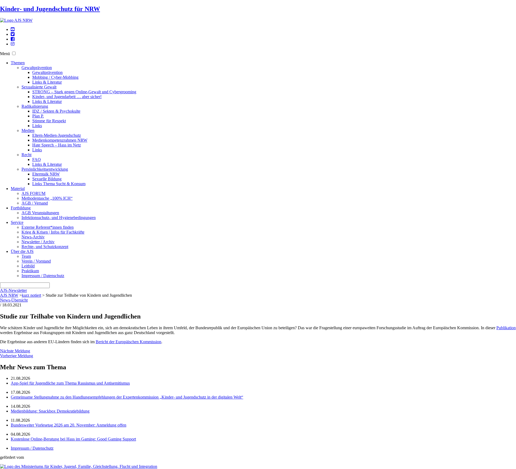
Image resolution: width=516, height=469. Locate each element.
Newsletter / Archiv (38, 241)
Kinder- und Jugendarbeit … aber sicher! (67, 96)
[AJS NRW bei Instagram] (13, 44)
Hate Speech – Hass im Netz (56, 145)
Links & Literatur (47, 82)
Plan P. (38, 116)
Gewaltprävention (37, 67)
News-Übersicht (14, 300)
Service (17, 222)
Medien (28, 130)
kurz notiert (31, 295)
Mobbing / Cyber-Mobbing (55, 77)
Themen (18, 62)
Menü (5, 53)
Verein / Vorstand (36, 261)
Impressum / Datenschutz (43, 275)
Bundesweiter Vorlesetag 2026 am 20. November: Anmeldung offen (68, 425)
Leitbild (28, 266)
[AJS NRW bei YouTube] (13, 29)
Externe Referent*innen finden (48, 227)
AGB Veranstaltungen (40, 212)
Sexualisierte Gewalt (39, 87)
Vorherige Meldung (16, 355)
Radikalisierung (35, 106)
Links (37, 125)
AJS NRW (9, 295)
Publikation (506, 327)
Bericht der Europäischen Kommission (128, 341)
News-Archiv (33, 237)
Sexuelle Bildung (47, 179)
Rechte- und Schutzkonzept (45, 246)
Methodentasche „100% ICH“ (47, 198)
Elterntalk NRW (46, 174)
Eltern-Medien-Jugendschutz (56, 135)
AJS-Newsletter (13, 290)
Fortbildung (21, 208)
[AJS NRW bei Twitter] (13, 34)
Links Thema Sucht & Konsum (58, 183)
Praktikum (30, 270)
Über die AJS (22, 251)
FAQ (36, 159)
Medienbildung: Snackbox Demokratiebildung (50, 411)
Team (26, 256)
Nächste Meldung (15, 351)
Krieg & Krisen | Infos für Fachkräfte (53, 232)
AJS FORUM (33, 193)
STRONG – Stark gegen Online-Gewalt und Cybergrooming (84, 91)
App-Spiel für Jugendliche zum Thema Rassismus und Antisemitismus (70, 383)
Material (18, 188)
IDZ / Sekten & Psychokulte (56, 111)
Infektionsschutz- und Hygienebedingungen (59, 217)
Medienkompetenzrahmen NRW (59, 140)
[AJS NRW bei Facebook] (13, 39)
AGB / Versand (35, 203)
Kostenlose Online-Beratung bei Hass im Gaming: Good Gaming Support (73, 439)
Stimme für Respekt (49, 121)
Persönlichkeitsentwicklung (45, 169)
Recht (26, 154)
